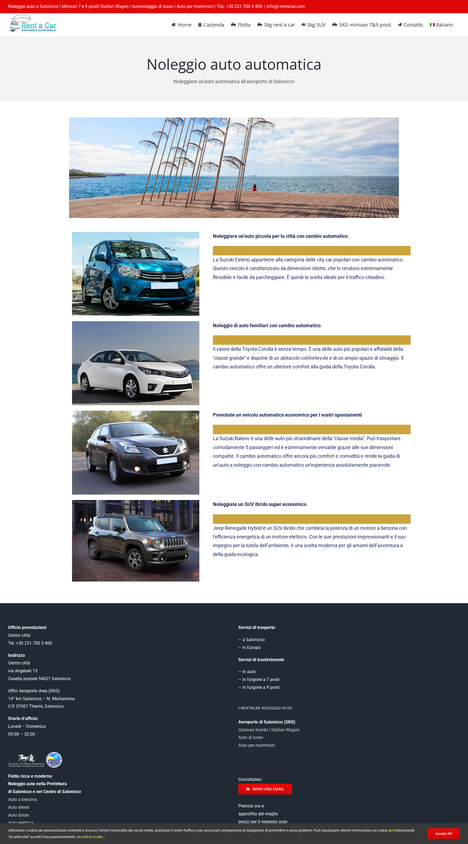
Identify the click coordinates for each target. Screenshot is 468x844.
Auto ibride (18, 815)
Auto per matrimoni (256, 745)
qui (390, 830)
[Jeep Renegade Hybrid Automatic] (135, 502)
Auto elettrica (20, 822)
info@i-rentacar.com (285, 6)
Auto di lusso (250, 737)
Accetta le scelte (90, 837)
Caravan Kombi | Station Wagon (269, 729)
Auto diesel (18, 807)
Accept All (443, 833)
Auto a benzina (22, 799)
